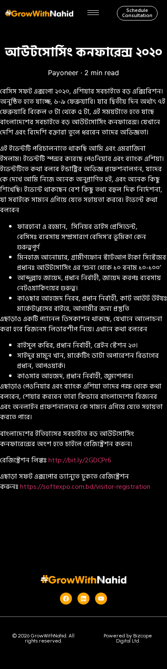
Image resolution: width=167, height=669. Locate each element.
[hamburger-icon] (93, 12)
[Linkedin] (83, 599)
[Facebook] (66, 599)
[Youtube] (101, 599)
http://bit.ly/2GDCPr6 (79, 460)
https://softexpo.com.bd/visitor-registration (85, 486)
